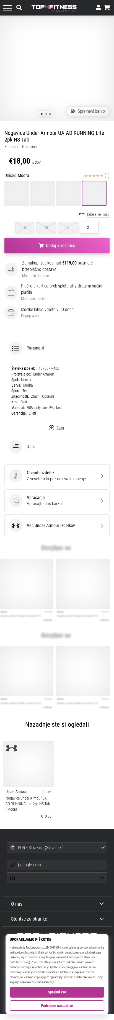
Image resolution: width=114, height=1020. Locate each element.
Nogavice (29, 146)
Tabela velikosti (98, 214)
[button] (57, 348)
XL (89, 227)
